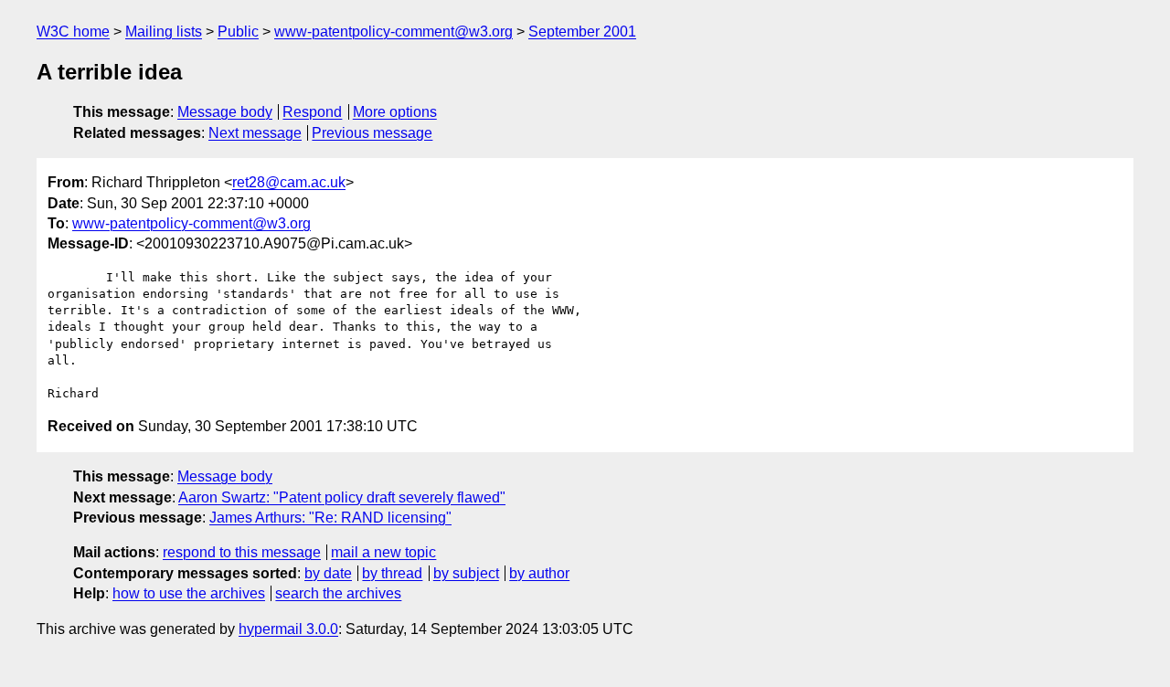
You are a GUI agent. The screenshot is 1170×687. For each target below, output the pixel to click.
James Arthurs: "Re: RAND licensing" (330, 517)
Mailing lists (163, 31)
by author (539, 573)
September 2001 (582, 31)
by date (328, 573)
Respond (312, 112)
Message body (224, 112)
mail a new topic (383, 552)
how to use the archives (188, 593)
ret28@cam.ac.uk (289, 182)
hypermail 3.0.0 (288, 629)
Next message (255, 133)
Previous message (372, 133)
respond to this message (242, 552)
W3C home (73, 31)
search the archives (338, 593)
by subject (466, 573)
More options (395, 112)
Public (238, 31)
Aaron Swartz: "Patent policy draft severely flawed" (341, 497)
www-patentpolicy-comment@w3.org (393, 31)
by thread (392, 573)
